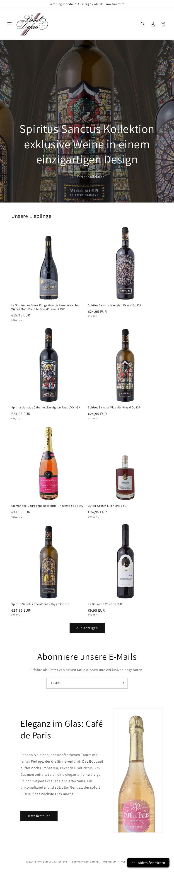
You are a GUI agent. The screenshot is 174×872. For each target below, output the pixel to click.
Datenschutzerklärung (85, 861)
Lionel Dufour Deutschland (51, 861)
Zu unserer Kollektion (87, 176)
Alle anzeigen (87, 628)
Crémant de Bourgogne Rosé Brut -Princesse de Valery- (47, 506)
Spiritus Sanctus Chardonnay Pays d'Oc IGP (40, 604)
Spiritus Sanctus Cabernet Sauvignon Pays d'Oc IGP (45, 407)
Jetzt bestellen (39, 816)
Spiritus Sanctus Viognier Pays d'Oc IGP (114, 407)
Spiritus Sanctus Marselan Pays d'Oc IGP (114, 305)
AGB (123, 861)
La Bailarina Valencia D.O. (105, 604)
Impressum (109, 861)
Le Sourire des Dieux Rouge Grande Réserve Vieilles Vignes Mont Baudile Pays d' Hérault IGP (45, 307)
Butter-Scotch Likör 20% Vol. (107, 506)
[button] (9, 24)
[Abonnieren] (123, 683)
